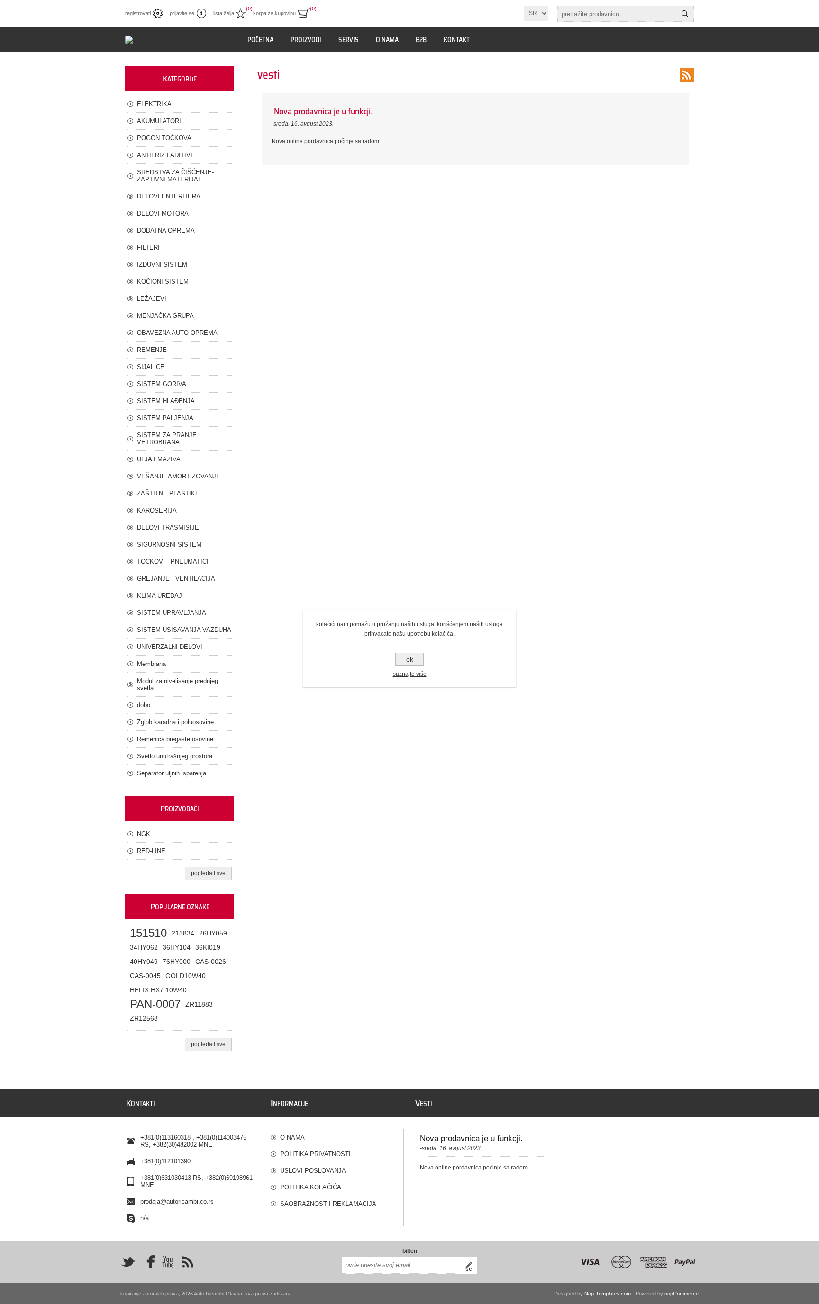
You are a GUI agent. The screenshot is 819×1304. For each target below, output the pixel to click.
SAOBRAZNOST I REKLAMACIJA (328, 1203)
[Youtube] (167, 1261)
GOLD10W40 (185, 976)
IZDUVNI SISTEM (162, 264)
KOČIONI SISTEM (163, 281)
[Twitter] (128, 1261)
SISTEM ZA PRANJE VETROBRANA (167, 439)
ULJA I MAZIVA (159, 459)
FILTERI (148, 247)
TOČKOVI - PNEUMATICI (173, 561)
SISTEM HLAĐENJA (166, 401)
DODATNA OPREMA (166, 230)
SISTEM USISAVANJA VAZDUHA (184, 629)
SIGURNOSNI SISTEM (169, 544)
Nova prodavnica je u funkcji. (323, 111)
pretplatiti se (471, 1265)
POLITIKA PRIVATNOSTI (315, 1154)
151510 (148, 932)
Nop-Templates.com (607, 1293)
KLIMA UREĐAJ (159, 595)
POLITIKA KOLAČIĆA (310, 1187)
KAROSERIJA (157, 510)
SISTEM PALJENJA (165, 418)
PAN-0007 (155, 1004)
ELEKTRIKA (154, 104)
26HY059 (213, 933)
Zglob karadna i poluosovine (175, 722)
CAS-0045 (145, 976)
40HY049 (144, 961)
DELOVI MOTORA (163, 213)
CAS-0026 (210, 961)
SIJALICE (150, 366)
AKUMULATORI (159, 121)
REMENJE (152, 349)
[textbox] (617, 13)
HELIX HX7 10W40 (158, 990)
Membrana (151, 663)
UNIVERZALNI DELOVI (169, 646)
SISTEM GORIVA (161, 383)
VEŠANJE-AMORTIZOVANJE (178, 476)
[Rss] (187, 1261)
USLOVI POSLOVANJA (313, 1170)
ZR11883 (199, 1004)
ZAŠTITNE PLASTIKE (168, 493)
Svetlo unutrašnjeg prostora (174, 756)
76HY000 (177, 961)
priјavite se (182, 13)
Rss (687, 75)
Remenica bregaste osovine (175, 739)
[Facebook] (147, 1261)
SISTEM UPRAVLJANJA (171, 612)
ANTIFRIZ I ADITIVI (164, 155)
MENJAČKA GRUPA (165, 315)
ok (409, 659)
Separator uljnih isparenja (171, 773)
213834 (183, 933)
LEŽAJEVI (151, 298)
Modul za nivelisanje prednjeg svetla (177, 684)
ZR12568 (144, 1018)
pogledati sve (208, 873)
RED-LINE (151, 850)
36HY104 (177, 947)
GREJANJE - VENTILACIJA (176, 578)
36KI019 (207, 947)
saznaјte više (410, 674)
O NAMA (292, 1137)
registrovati (138, 13)
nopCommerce (681, 1293)
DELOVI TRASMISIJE (168, 527)
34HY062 (144, 947)
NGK (143, 833)
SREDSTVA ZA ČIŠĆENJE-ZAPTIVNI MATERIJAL (175, 176)
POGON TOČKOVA (164, 138)
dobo (143, 705)
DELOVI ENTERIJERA (168, 196)
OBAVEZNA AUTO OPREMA (177, 332)
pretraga (684, 13)
